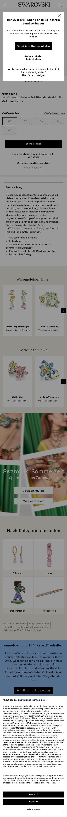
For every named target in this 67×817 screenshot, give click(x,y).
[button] (59, 15)
